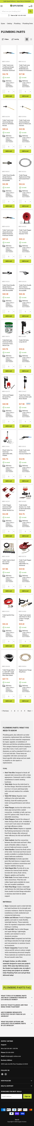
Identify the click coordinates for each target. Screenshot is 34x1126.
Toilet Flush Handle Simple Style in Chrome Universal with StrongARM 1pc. (8, 288)
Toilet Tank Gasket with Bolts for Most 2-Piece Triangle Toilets (25, 617)
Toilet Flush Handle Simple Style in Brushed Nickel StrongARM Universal (8, 178)
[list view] (31, 39)
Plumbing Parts (27, 23)
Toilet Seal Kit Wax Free (8, 616)
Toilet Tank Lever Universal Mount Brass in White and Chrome (25, 122)
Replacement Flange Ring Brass (25, 671)
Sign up (27, 1096)
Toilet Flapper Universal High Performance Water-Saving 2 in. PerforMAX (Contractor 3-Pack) (8, 509)
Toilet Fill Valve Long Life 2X (24, 341)
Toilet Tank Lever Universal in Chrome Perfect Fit (25, 451)
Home (3, 23)
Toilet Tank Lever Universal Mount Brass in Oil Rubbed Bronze (8, 122)
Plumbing (17, 23)
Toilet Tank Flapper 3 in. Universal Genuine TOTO (25, 232)
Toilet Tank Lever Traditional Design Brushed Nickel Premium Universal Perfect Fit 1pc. (8, 68)
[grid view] (27, 39)
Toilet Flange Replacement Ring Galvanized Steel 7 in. (24, 177)
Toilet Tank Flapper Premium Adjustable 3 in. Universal (25, 562)
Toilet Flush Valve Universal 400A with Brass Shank (25, 396)
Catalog (9, 23)
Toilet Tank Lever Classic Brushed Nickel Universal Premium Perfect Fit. (7, 233)
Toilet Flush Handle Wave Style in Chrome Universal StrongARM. (25, 287)
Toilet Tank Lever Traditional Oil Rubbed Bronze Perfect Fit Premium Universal (25, 68)
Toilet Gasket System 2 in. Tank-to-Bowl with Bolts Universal (25, 507)
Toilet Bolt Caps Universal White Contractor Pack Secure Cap (7, 342)
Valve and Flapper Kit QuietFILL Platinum (8, 396)
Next (29, 711)
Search (17, 1119)
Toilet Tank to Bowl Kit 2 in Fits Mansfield (8, 561)
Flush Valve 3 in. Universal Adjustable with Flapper (7, 452)
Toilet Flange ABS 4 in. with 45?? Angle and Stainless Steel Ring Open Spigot (8, 672)
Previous (5, 711)
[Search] (30, 11)
